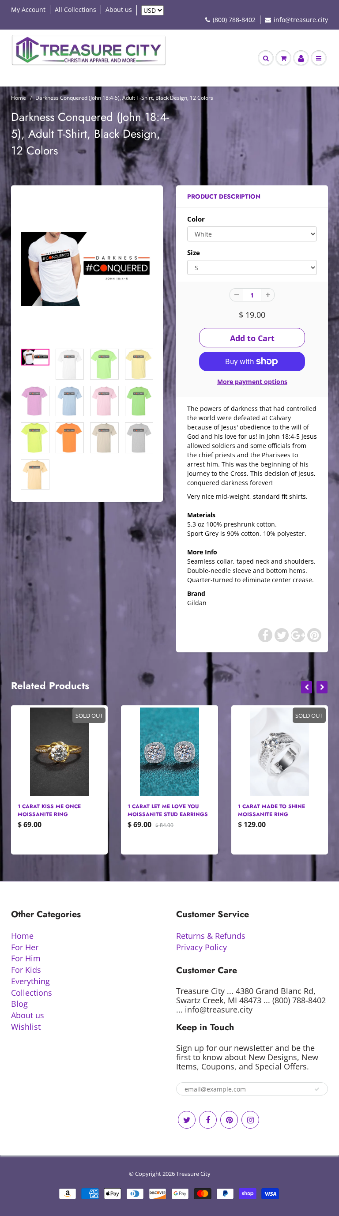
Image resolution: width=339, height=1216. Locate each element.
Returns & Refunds (210, 935)
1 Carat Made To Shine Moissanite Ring (161, 810)
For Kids (26, 969)
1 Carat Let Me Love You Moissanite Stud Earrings (58, 810)
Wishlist (26, 1026)
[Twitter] (187, 1120)
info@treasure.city (301, 19)
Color (196, 219)
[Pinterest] (229, 1120)
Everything (30, 981)
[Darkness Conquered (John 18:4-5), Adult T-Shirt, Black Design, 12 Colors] (87, 269)
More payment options (252, 381)
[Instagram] (250, 1120)
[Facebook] (208, 1120)
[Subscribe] (317, 1089)
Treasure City (193, 1174)
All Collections (75, 9)
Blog (19, 1003)
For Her (24, 947)
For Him (26, 958)
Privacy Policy (201, 947)
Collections (31, 992)
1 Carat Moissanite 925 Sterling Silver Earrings (276, 810)
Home (18, 98)
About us (118, 9)
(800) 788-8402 (234, 19)
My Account (28, 9)
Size (193, 252)
